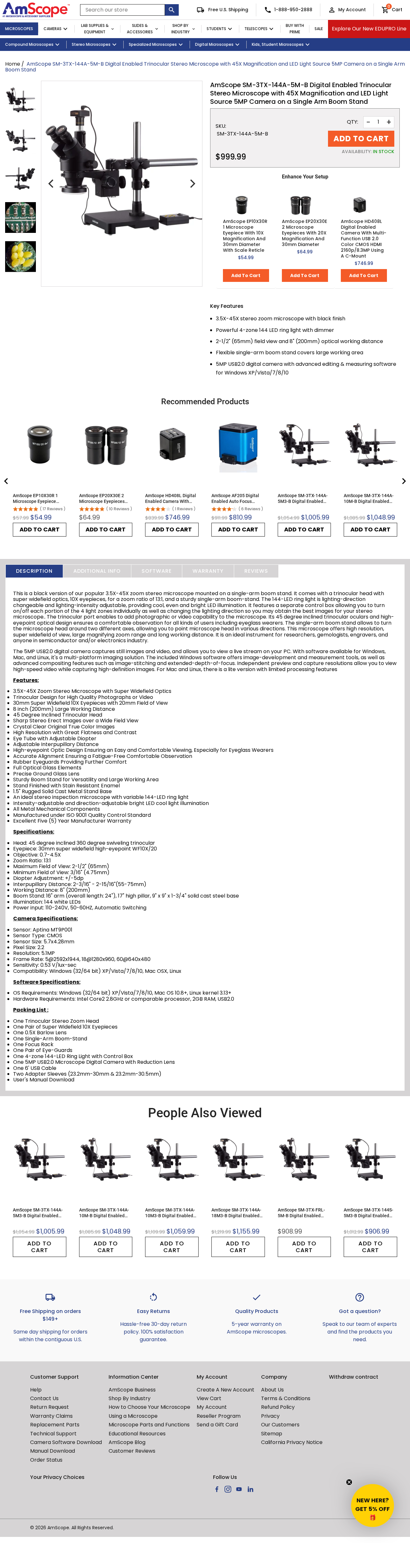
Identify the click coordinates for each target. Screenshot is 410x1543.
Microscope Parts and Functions (149, 1424)
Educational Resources (137, 1433)
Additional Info (97, 571)
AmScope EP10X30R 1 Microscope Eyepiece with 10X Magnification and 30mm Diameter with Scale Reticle (245, 235)
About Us (272, 1389)
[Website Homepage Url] (36, 10)
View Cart (209, 1398)
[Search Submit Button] (172, 10)
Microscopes (19, 28)
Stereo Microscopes (91, 44)
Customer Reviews (132, 1451)
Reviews (256, 571)
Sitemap (271, 1433)
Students (216, 28)
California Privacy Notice (292, 1442)
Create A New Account (225, 1389)
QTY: (352, 122)
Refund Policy (278, 1407)
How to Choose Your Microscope (149, 1407)
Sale (319, 28)
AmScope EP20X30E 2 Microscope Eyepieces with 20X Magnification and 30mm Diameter (304, 232)
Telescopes (255, 28)
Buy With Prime (295, 29)
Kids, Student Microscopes (278, 44)
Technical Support (53, 1433)
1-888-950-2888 (293, 9)
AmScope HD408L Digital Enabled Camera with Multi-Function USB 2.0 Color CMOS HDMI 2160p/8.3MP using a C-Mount (363, 238)
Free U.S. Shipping (227, 9)
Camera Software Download (66, 1442)
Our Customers (280, 1424)
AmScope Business (132, 1389)
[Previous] (52, 183)
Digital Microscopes (214, 44)
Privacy (270, 1416)
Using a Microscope (133, 1416)
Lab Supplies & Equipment (95, 29)
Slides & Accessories (140, 29)
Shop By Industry (180, 29)
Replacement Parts (54, 1424)
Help (36, 1389)
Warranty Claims (51, 1416)
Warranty (208, 571)
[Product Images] (20, 100)
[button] (372, 1505)
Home (12, 64)
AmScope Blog (127, 1442)
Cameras (53, 28)
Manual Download (52, 1451)
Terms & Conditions (285, 1398)
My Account (352, 9)
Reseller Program (219, 1416)
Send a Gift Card (217, 1424)
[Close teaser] (349, 1482)
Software (157, 571)
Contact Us (44, 1398)
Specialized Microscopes (153, 44)
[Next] (192, 183)
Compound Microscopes (29, 44)
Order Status (46, 1460)
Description (34, 571)
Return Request (49, 1407)
